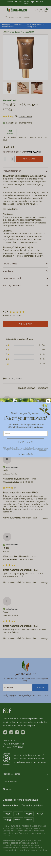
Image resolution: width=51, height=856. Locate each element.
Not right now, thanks (25, 454)
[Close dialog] (48, 401)
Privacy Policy (43, 450)
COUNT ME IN (25, 441)
